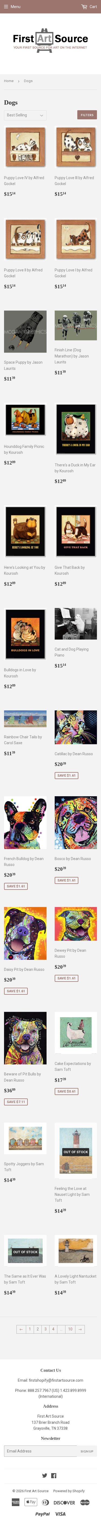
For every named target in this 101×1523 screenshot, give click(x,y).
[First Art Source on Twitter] (44, 1476)
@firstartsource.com (65, 1380)
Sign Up (87, 1451)
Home (8, 81)
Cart (93, 7)
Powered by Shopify (69, 1491)
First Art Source (36, 1491)
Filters (87, 115)
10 (70, 1329)
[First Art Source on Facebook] (54, 1476)
